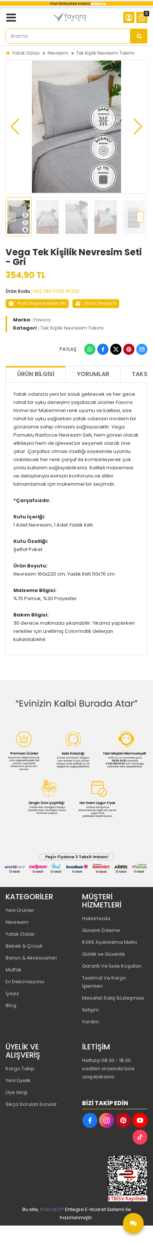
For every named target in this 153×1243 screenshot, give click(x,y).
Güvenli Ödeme (101, 930)
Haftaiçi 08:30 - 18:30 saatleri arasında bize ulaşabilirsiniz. (108, 1068)
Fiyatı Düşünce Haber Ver (41, 303)
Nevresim (58, 53)
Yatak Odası (26, 53)
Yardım (90, 1021)
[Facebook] (102, 349)
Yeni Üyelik (18, 1080)
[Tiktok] (140, 1137)
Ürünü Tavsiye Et (100, 303)
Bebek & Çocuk (24, 945)
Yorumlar (93, 374)
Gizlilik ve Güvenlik (103, 954)
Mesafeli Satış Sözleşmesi (113, 997)
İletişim (90, 1009)
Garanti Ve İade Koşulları (111, 966)
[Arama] (138, 36)
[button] (15, 127)
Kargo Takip (20, 1068)
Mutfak (14, 969)
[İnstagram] (106, 1120)
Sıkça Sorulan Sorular (31, 1104)
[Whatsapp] (89, 349)
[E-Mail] (141, 349)
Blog (11, 1005)
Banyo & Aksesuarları (31, 957)
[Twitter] (115, 349)
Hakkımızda (96, 918)
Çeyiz (12, 993)
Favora (42, 319)
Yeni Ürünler (20, 910)
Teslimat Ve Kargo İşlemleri (104, 982)
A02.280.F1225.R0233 (56, 291)
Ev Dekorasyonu (25, 981)
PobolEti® (52, 1209)
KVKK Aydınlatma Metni (109, 942)
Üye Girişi (16, 1092)
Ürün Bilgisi (35, 374)
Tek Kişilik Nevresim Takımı (105, 53)
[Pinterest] (128, 349)
